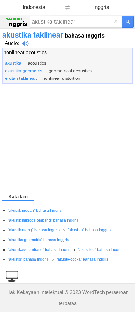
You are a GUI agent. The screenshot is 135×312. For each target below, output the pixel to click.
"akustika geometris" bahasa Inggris (38, 240)
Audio (11, 43)
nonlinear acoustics (25, 52)
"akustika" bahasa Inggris (89, 230)
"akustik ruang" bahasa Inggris (34, 230)
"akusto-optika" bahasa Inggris (82, 259)
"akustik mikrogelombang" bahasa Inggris (43, 220)
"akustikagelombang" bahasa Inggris (39, 249)
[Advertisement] (67, 139)
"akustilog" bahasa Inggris (100, 249)
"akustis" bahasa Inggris (28, 259)
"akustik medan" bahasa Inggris (35, 210)
